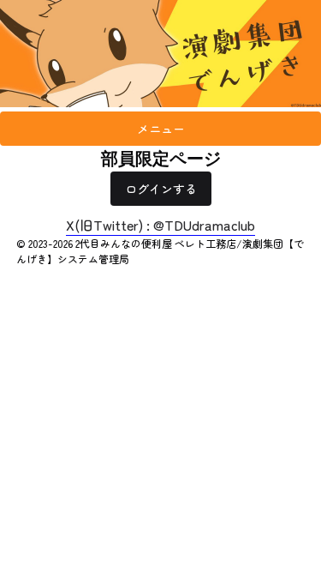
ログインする (161, 188)
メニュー (161, 128)
